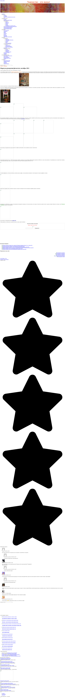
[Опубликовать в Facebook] (60, 252)
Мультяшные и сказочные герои (10, 25)
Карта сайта (4, 694)
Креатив (5, 15)
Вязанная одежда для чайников (12, 652)
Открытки (5, 47)
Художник (5, 16)
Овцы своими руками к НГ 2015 (5, 668)
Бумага (7, 44)
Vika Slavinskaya (4, 654)
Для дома (5, 33)
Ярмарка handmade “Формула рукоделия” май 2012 (26, 247)
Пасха (6, 42)
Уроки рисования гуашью (8, 28)
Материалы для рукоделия (8, 36)
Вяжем (5, 32)
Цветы (7, 21)
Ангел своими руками (5, 632)
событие (4, 259)
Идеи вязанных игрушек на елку (7, 639)
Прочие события (6, 63)
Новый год (7, 39)
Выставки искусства (7, 60)
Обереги (5, 54)
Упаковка (5, 53)
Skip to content (2, 0)
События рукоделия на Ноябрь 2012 (19, 246)
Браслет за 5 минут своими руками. (5, 690)
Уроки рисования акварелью (8, 27)
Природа (7, 23)
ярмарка (7, 259)
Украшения (5, 31)
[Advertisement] (32, 236)
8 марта (7, 41)
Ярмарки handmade (7, 61)
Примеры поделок (8, 51)
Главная (3, 13)
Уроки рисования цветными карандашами (10, 26)
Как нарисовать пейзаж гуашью (11, 653)
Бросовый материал (9, 46)
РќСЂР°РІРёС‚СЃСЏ (3, 258)
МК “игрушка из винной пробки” (7, 646)
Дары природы (8, 45)
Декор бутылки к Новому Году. (7, 649)
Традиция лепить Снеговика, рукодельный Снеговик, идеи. (11, 625)
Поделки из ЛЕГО (6, 52)
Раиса (3, 653)
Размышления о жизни (7, 58)
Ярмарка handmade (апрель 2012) (18, 248)
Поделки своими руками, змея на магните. (9, 642)
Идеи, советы (6, 56)
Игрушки (5, 35)
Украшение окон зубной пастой (7, 635)
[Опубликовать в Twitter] (61, 256)
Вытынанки (7, 50)
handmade (1, 259)
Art (4, 17)
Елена (3, 655)
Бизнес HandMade (6, 57)
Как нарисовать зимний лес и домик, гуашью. (9, 618)
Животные (7, 22)
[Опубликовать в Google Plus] (60, 253)
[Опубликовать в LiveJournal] (60, 254)
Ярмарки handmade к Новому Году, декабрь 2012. (25, 245)
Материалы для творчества (8, 55)
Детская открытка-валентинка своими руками (7, 662)
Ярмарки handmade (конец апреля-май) (20, 249)
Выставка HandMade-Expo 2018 (15, 654)
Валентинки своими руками (4, 680)
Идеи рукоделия (6, 30)
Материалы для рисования (8, 20)
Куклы (5, 34)
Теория (7, 49)
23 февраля (7, 40)
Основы (5, 19)
